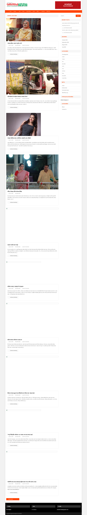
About (63, 106)
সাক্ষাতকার (43, 11)
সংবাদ (10, 11)
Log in (63, 85)
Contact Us (64, 109)
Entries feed (64, 87)
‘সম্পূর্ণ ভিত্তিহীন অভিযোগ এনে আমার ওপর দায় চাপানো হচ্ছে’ (20, 434)
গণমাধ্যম (14, 11)
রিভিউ (38, 11)
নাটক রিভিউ (63, 63)
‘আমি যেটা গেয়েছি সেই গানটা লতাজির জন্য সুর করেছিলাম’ (70, 30)
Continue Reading (13, 54)
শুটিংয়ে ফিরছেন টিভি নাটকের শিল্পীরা (15, 191)
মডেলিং (34, 11)
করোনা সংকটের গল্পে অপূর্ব (13, 245)
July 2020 (64, 47)
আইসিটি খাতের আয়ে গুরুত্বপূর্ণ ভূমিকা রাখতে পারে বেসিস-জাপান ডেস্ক (22, 481)
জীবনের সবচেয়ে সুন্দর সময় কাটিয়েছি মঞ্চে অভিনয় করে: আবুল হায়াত (21, 393)
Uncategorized (65, 54)
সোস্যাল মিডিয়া (28, 11)
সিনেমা (23, 11)
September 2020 (65, 42)
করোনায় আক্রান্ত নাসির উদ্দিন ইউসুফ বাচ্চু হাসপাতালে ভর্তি (70, 23)
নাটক (19, 11)
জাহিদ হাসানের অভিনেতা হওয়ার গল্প (15, 339)
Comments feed (65, 90)
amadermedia (17, 45)
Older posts (10, 499)
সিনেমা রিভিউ (64, 75)
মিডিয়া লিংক (48, 11)
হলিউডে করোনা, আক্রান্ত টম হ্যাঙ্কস (15, 286)
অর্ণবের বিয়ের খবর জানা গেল (66, 25)
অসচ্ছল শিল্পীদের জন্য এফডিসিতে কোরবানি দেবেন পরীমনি (19, 138)
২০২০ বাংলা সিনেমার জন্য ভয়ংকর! (67, 27)
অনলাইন (63, 56)
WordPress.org (65, 92)
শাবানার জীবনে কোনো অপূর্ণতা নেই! (15, 43)
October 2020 (65, 40)
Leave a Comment (25, 45)
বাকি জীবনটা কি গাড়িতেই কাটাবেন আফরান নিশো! (17, 96)
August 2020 (64, 44)
